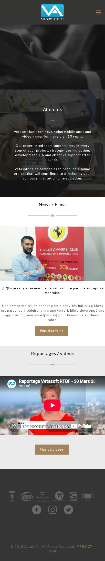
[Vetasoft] (52, 12)
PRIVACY (84, 546)
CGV (52, 551)
